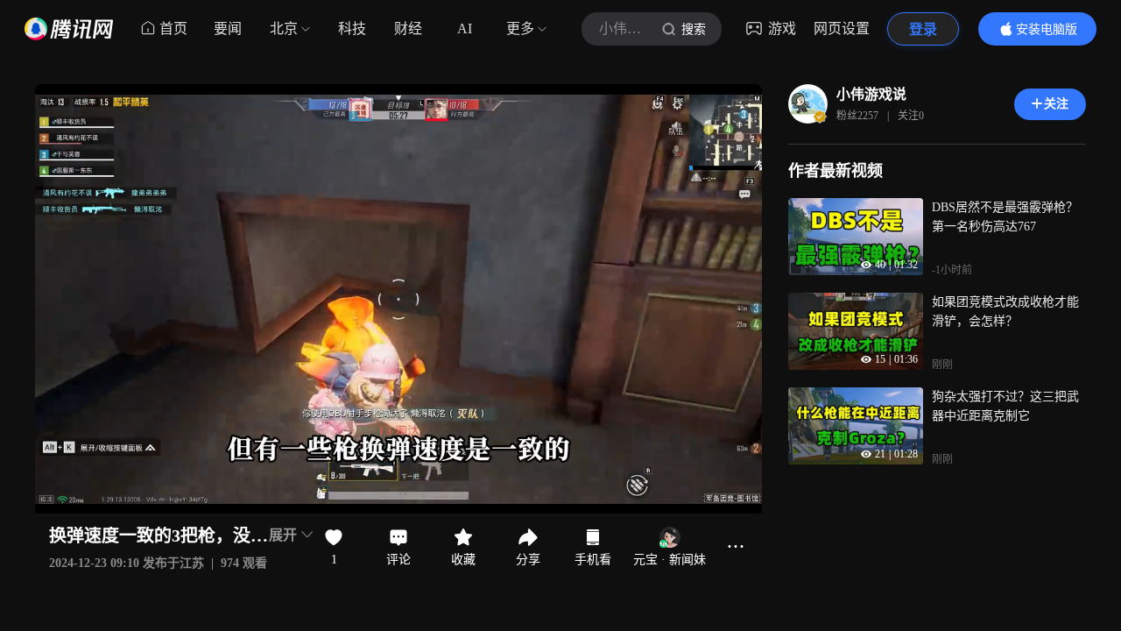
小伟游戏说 (871, 94)
